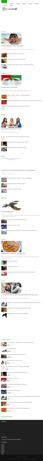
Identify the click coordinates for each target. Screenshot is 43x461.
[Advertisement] (21, 21)
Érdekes (24, 3)
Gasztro (5, 5)
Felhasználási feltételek (31, 458)
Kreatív (30, 3)
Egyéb (11, 5)
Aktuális (11, 3)
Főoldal (4, 1)
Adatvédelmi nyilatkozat (12, 458)
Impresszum (19, 458)
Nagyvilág (36, 3)
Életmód (18, 3)
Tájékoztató (24, 458)
